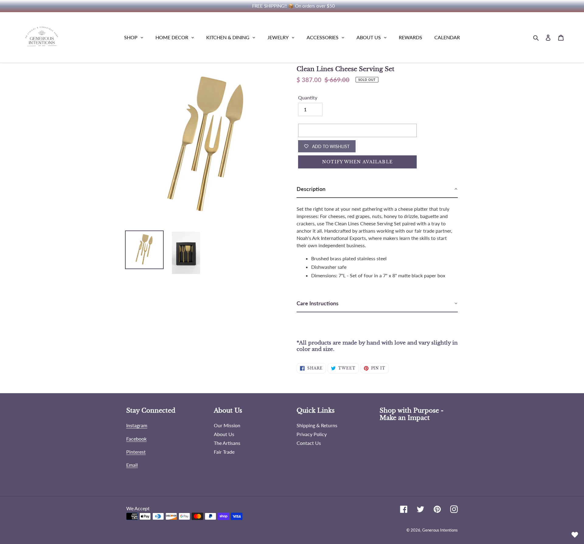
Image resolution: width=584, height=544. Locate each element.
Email (132, 465)
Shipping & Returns (317, 425)
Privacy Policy (312, 434)
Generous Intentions (440, 530)
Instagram (136, 425)
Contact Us (309, 443)
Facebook (136, 439)
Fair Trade (224, 452)
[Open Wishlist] (575, 535)
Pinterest (136, 452)
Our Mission (227, 425)
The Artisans (227, 443)
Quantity (307, 97)
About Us (224, 434)
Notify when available (357, 162)
